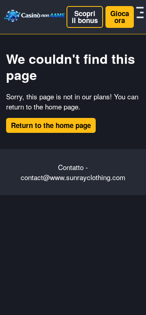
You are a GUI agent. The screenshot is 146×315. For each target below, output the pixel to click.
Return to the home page (51, 125)
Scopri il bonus (85, 16)
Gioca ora (119, 16)
